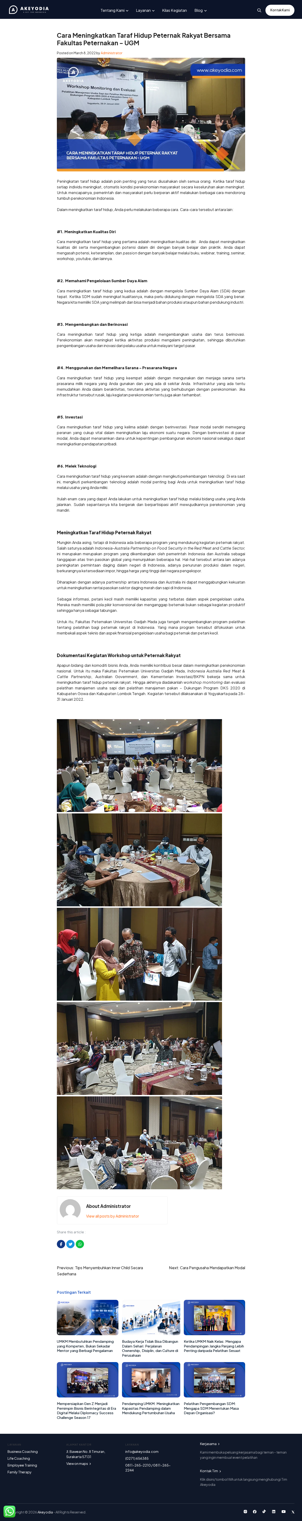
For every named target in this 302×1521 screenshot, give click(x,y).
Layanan (143, 10)
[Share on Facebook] (61, 1244)
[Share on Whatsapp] (80, 1244)
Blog (198, 10)
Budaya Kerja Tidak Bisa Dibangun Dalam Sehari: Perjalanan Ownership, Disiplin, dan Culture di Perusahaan (150, 1348)
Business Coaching (23, 1451)
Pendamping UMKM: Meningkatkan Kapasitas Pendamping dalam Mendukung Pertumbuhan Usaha (151, 1408)
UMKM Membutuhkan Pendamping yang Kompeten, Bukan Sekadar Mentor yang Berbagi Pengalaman (85, 1346)
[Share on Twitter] (70, 1244)
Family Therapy (20, 1472)
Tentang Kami (113, 10)
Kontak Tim (209, 1471)
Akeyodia (45, 1512)
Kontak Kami (280, 10)
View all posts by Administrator (112, 1216)
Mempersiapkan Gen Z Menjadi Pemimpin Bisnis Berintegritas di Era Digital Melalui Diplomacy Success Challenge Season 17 (86, 1410)
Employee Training (22, 1465)
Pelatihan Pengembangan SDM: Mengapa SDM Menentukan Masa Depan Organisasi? (211, 1408)
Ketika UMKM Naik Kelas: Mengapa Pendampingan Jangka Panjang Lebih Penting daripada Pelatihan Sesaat (214, 1346)
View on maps (77, 1463)
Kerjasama (208, 1444)
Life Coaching (19, 1458)
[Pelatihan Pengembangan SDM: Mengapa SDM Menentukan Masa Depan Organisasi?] (214, 1395)
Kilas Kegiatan (174, 10)
